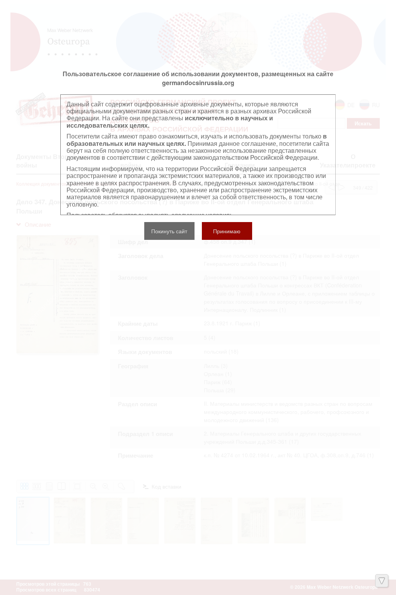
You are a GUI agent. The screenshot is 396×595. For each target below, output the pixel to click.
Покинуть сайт (169, 231)
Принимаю (227, 231)
